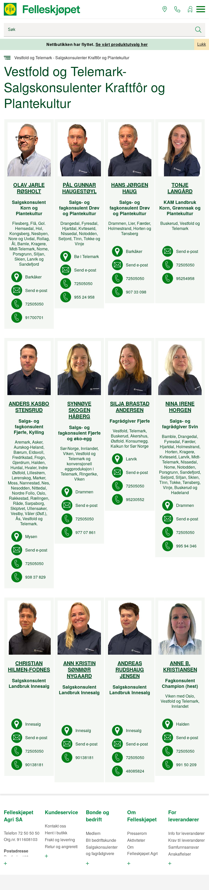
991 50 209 (186, 764)
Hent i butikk (56, 833)
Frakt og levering (60, 840)
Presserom (137, 833)
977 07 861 (85, 532)
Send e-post (36, 290)
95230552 (135, 499)
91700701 (34, 317)
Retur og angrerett (61, 846)
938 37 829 (35, 577)
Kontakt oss (55, 826)
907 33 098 (136, 292)
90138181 (34, 764)
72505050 (34, 304)
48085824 (135, 771)
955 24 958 (84, 297)
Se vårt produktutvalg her (122, 44)
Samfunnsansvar (183, 847)
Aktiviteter (136, 840)
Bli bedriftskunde (101, 840)
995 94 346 (186, 546)
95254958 (185, 278)
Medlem (93, 833)
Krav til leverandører (186, 840)
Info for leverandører (186, 833)
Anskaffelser (179, 854)
